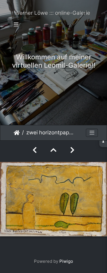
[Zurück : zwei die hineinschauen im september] (35, 150)
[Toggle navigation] (16, 24)
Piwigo (66, 261)
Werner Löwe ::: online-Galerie (52, 13)
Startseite (17, 133)
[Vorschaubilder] (53, 150)
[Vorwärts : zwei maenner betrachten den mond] (72, 150)
